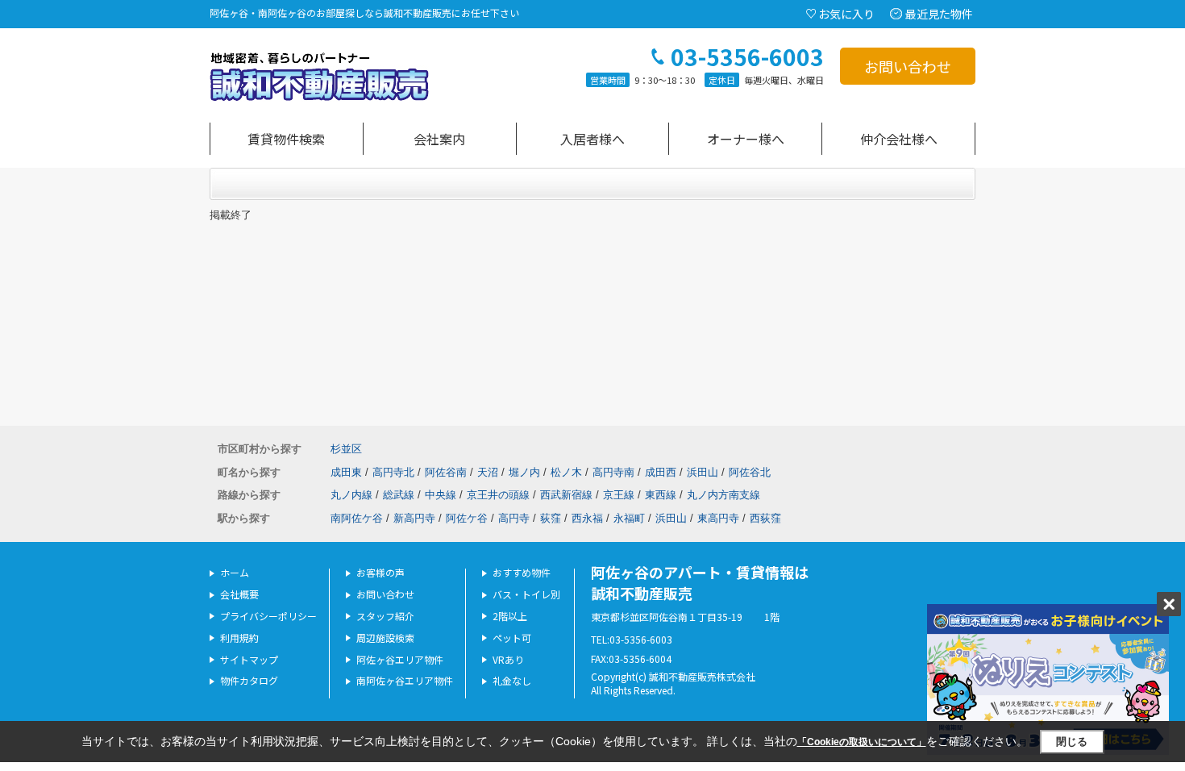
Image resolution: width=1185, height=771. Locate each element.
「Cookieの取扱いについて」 (861, 742)
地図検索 (286, 138)
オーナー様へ (745, 138)
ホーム (234, 572)
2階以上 (510, 616)
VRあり (508, 659)
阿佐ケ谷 (467, 518)
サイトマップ (249, 659)
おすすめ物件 (522, 572)
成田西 (660, 472)
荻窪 (550, 518)
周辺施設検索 (385, 637)
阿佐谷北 (750, 472)
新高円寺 (414, 518)
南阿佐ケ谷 (357, 518)
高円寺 (514, 518)
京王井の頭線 (498, 495)
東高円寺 (718, 518)
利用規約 (239, 637)
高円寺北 (393, 472)
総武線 (398, 495)
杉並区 (346, 449)
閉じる (1071, 742)
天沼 (487, 472)
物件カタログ (249, 680)
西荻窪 (765, 518)
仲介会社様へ (899, 138)
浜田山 (702, 472)
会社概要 (239, 594)
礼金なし (512, 680)
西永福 (587, 518)
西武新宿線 (566, 495)
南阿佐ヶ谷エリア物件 (404, 680)
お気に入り (846, 14)
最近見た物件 (939, 14)
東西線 (660, 495)
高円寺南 (613, 472)
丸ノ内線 (351, 495)
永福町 (629, 518)
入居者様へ (592, 138)
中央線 (440, 495)
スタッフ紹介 (385, 616)
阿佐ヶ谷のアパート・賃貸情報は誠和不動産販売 (700, 581)
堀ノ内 (524, 472)
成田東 (346, 472)
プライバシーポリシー (268, 616)
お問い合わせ (907, 66)
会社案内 (439, 138)
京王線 (618, 495)
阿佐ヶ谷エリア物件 (399, 659)
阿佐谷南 (446, 472)
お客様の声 (380, 572)
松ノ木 (566, 472)
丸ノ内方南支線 (723, 495)
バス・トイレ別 (526, 594)
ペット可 (512, 637)
